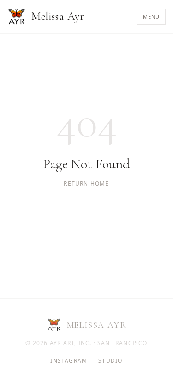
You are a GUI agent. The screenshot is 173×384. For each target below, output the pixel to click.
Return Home (86, 183)
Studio (110, 361)
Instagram (68, 361)
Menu (151, 16)
